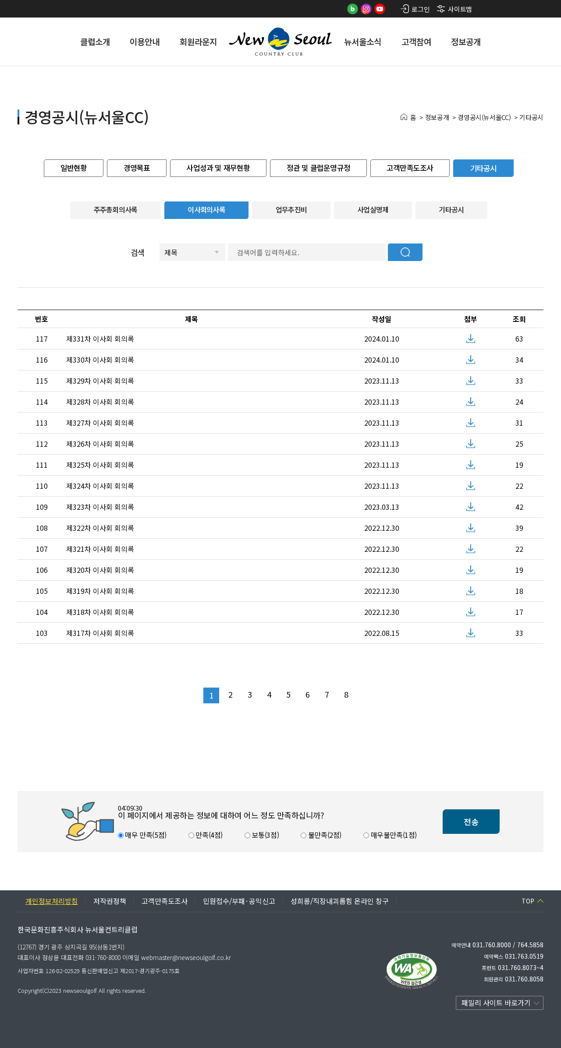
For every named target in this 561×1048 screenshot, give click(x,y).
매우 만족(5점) (145, 834)
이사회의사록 (206, 209)
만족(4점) (208, 834)
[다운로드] (470, 338)
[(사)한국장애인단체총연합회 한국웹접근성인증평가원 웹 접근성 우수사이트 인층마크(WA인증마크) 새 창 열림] (411, 971)
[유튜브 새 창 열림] (379, 9)
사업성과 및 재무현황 (218, 167)
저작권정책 (109, 901)
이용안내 (145, 41)
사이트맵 (460, 9)
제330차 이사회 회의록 (100, 359)
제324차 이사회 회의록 (100, 485)
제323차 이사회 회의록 (100, 506)
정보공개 (466, 41)
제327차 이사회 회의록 (100, 422)
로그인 (421, 9)
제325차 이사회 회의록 (100, 464)
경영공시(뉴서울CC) (484, 117)
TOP (528, 900)
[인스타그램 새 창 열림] (366, 9)
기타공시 (531, 117)
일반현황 (73, 167)
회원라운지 (198, 41)
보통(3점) (264, 834)
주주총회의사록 (116, 209)
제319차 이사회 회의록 (100, 590)
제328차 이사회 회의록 (100, 401)
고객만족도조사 (410, 167)
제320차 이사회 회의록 (100, 569)
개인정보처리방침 (51, 901)
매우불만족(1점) (393, 834)
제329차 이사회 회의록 (100, 380)
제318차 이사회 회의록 (100, 611)
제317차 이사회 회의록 (100, 632)
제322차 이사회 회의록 (100, 527)
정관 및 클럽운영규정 (318, 167)
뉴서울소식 (362, 41)
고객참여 (416, 41)
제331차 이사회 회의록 (100, 338)
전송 (471, 821)
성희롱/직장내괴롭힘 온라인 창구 (340, 901)
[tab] (73, 168)
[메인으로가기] (280, 42)
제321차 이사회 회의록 (100, 548)
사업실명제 (372, 209)
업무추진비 (291, 209)
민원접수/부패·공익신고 (239, 901)
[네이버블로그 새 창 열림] (352, 9)
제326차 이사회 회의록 (100, 443)
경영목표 (137, 167)
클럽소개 (95, 41)
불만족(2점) (323, 834)
